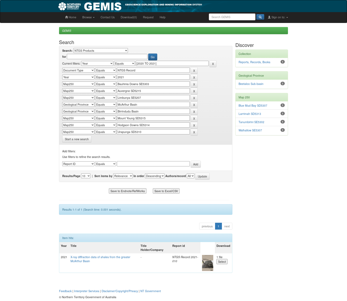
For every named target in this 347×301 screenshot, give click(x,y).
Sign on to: (278, 17)
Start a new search (77, 139)
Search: (67, 50)
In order (139, 176)
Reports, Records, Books (254, 62)
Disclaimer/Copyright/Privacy (120, 291)
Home (72, 17)
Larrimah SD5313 (250, 114)
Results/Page (71, 176)
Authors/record (175, 176)
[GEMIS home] (160, 6)
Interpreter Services (86, 291)
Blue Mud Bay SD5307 (253, 105)
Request (148, 17)
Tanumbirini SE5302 (251, 122)
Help (162, 17)
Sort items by (103, 176)
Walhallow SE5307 (250, 130)
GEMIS (66, 31)
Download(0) (129, 17)
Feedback (65, 291)
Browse (87, 17)
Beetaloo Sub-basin (251, 84)
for (64, 57)
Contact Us (108, 17)
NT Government (150, 291)
